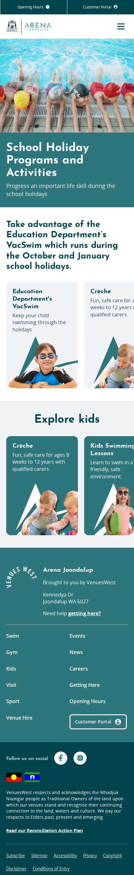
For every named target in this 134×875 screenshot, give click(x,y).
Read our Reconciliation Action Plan (44, 830)
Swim (12, 635)
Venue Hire (19, 717)
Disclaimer (16, 869)
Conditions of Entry (51, 869)
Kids (11, 668)
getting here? (84, 613)
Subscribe (15, 855)
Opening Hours (31, 7)
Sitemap (39, 855)
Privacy (90, 855)
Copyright (112, 855)
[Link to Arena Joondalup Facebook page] (60, 759)
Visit (11, 684)
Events (77, 635)
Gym (11, 652)
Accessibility (65, 855)
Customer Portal (97, 7)
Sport (12, 701)
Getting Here (84, 684)
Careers (78, 668)
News (76, 652)
